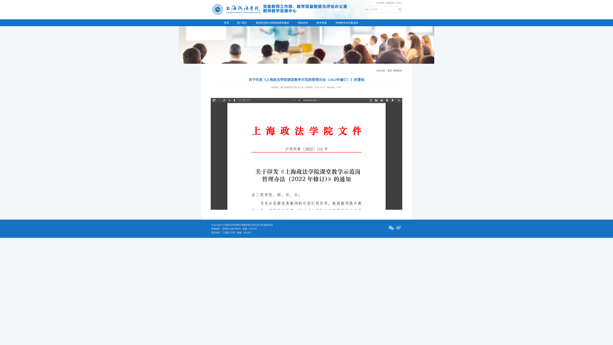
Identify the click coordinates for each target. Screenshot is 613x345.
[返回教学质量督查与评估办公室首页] (237, 5)
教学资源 (322, 22)
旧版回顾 (390, 3)
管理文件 (397, 70)
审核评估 (303, 22)
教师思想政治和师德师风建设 (272, 22)
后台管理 (380, 3)
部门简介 (242, 22)
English (398, 3)
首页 (226, 22)
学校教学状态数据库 (346, 22)
